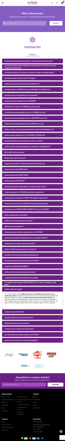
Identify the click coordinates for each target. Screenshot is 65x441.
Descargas (5, 430)
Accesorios (36, 408)
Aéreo (35, 402)
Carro (3, 422)
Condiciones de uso (23, 404)
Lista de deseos (6, 425)
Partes (35, 405)
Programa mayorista (8, 400)
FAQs (3, 408)
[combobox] (24, 23)
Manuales (5, 405)
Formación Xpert (22, 397)
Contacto (5, 411)
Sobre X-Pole (6, 397)
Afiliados (4, 402)
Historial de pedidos (8, 427)
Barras (35, 397)
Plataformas (37, 400)
